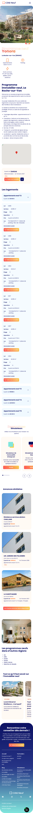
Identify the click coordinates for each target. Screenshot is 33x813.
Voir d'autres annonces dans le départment (16, 608)
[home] (9, 3)
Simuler (11, 467)
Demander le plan (9, 226)
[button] (29, 3)
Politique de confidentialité (9, 806)
